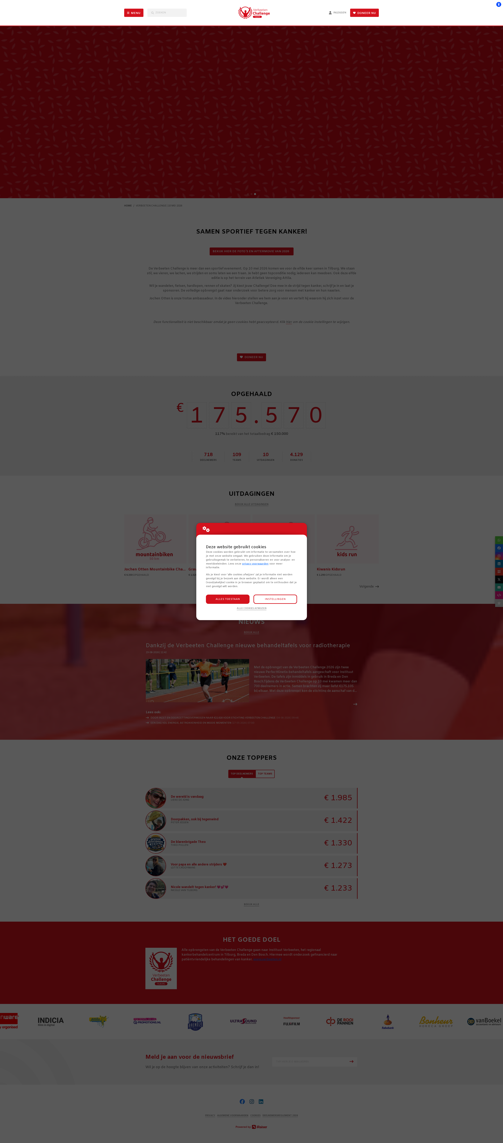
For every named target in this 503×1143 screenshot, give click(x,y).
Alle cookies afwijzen (251, 608)
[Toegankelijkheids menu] (498, 4)
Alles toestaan (228, 599)
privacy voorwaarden (255, 564)
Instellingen (275, 599)
